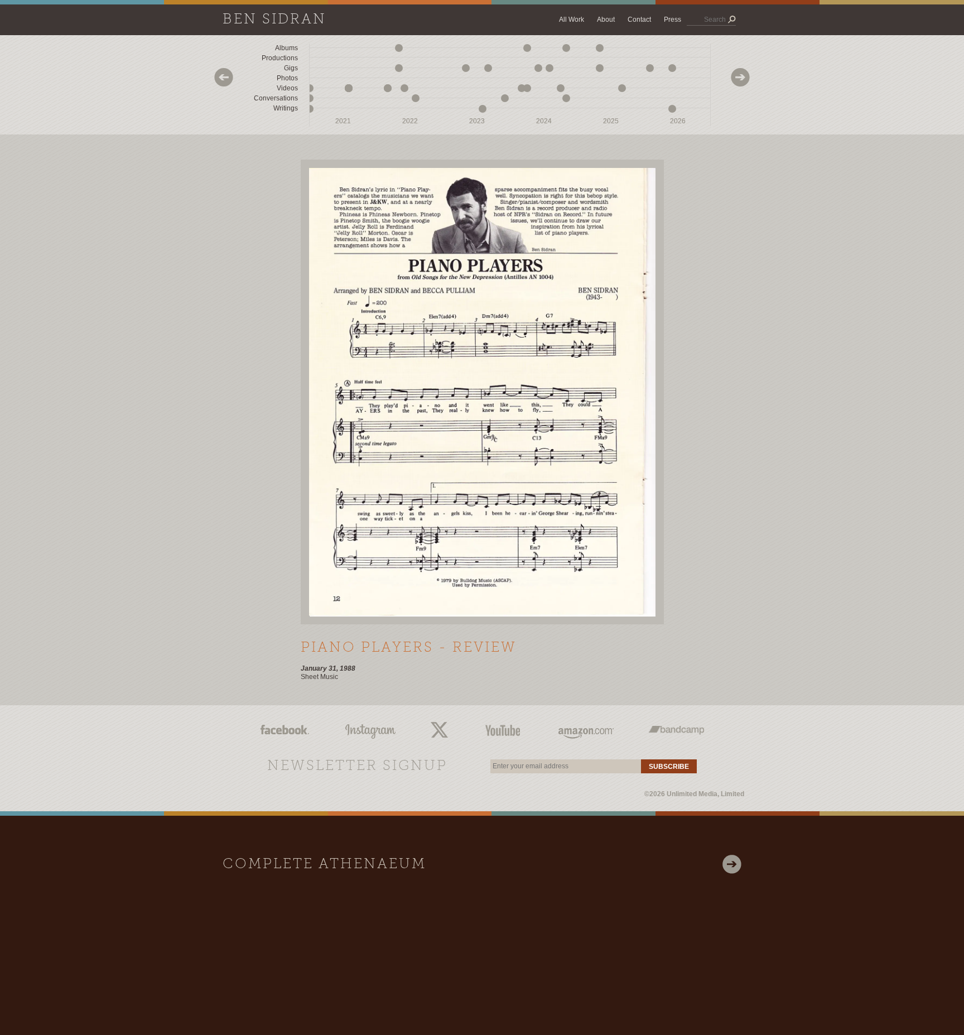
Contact (639, 19)
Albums (286, 48)
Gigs (291, 68)
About (606, 19)
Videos (287, 88)
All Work (571, 19)
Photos (287, 78)
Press (672, 19)
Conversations (276, 98)
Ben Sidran (274, 20)
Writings (285, 108)
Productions (280, 58)
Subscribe (669, 767)
